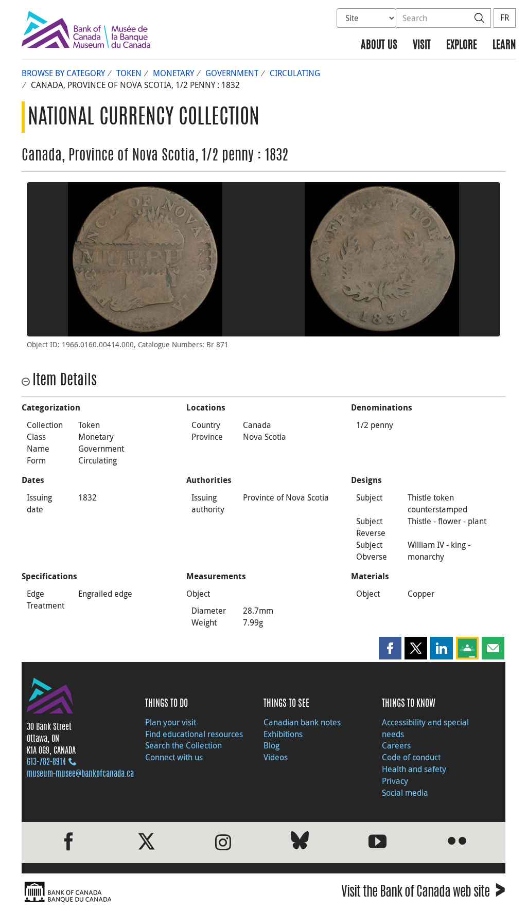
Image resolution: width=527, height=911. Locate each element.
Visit (422, 45)
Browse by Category (63, 73)
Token (129, 73)
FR (504, 17)
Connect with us (174, 757)
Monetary (173, 73)
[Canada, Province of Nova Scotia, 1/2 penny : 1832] (145, 259)
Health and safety (414, 769)
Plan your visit (170, 722)
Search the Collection (183, 745)
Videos (276, 757)
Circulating (295, 73)
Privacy (395, 781)
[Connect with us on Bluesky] (300, 842)
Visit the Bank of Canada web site (423, 893)
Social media (405, 792)
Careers (396, 745)
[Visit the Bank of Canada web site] (140, 892)
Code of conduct (411, 757)
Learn (504, 45)
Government (231, 73)
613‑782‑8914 (46, 762)
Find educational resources (194, 734)
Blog (271, 745)
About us (379, 45)
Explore (461, 45)
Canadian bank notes (302, 722)
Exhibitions (283, 734)
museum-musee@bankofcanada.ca (80, 774)
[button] (390, 648)
